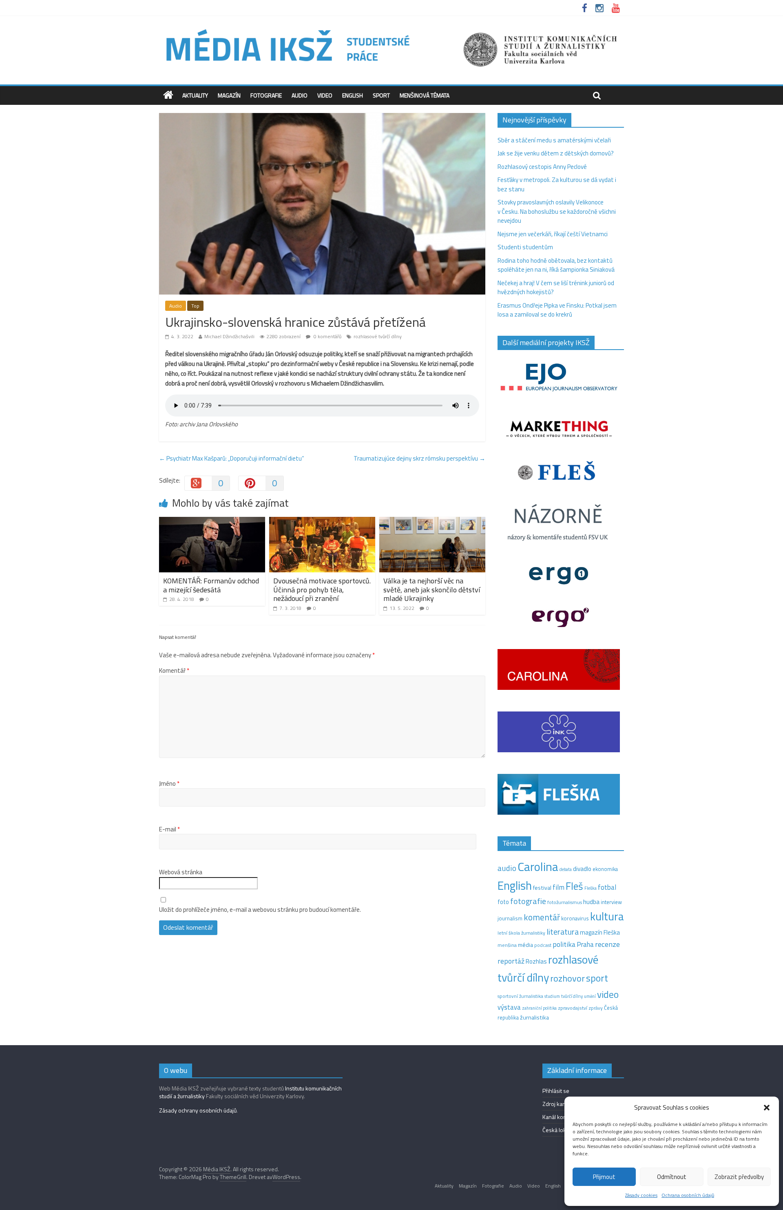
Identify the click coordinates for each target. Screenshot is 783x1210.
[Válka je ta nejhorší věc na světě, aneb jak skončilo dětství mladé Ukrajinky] (432, 521)
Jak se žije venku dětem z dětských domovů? (556, 153)
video (608, 994)
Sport (381, 95)
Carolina (538, 866)
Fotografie (266, 95)
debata (566, 869)
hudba (591, 901)
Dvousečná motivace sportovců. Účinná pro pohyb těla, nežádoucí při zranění (322, 589)
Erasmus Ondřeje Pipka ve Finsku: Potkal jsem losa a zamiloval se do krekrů (557, 310)
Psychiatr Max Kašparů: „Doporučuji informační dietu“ (231, 458)
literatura (562, 932)
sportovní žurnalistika (520, 996)
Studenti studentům (525, 247)
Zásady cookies (641, 1195)
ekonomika (605, 869)
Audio (299, 95)
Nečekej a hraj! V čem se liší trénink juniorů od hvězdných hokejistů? (556, 287)
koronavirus (575, 918)
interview (611, 902)
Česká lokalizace (562, 1130)
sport (597, 978)
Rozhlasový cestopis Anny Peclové (542, 166)
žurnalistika (534, 1017)
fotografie (528, 901)
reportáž (511, 960)
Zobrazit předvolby (739, 1176)
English (352, 95)
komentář (542, 917)
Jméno (169, 783)
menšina (507, 945)
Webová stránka (180, 872)
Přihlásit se (555, 1090)
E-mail (169, 829)
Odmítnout (671, 1176)
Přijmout (604, 1176)
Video (324, 95)
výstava (509, 1007)
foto (503, 902)
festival (542, 887)
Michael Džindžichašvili (229, 336)
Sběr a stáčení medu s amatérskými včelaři (554, 140)
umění (590, 996)
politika (564, 944)
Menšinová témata (424, 95)
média (525, 944)
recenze (607, 944)
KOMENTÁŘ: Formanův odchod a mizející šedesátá (211, 585)
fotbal (607, 887)
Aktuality (195, 95)
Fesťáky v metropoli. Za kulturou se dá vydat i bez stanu (557, 184)
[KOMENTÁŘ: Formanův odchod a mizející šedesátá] (212, 521)
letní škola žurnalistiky (521, 933)
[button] (767, 1108)
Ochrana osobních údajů (687, 1195)
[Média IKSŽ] (391, 28)
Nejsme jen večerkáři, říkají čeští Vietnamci (553, 234)
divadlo (582, 868)
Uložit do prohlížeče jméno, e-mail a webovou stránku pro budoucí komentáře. (260, 909)
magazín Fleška (600, 932)
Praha (585, 944)
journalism (510, 918)
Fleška (590, 887)
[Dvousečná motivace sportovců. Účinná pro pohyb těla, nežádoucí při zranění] (322, 521)
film (558, 887)
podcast (542, 945)
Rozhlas (536, 961)
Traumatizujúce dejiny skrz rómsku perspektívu (419, 458)
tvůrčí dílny (572, 996)
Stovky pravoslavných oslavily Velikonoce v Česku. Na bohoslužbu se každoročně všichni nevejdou (557, 211)
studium (552, 996)
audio (507, 868)
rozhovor (567, 978)
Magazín (229, 95)
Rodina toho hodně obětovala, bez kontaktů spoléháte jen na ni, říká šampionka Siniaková (556, 265)
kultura (607, 916)
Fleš (574, 886)
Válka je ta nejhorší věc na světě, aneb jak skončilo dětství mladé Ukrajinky (431, 589)
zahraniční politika (539, 1008)
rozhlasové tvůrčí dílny (378, 336)
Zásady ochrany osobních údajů (198, 1110)
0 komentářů (326, 336)
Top (195, 306)
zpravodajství (572, 1008)
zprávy (595, 1008)
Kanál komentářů (563, 1116)
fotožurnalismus (564, 902)
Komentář (174, 670)
